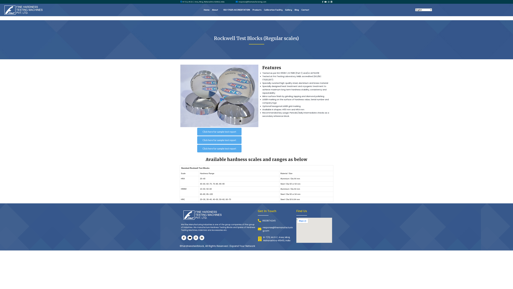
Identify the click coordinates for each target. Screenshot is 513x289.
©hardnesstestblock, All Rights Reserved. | (205, 246)
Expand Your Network (242, 246)
